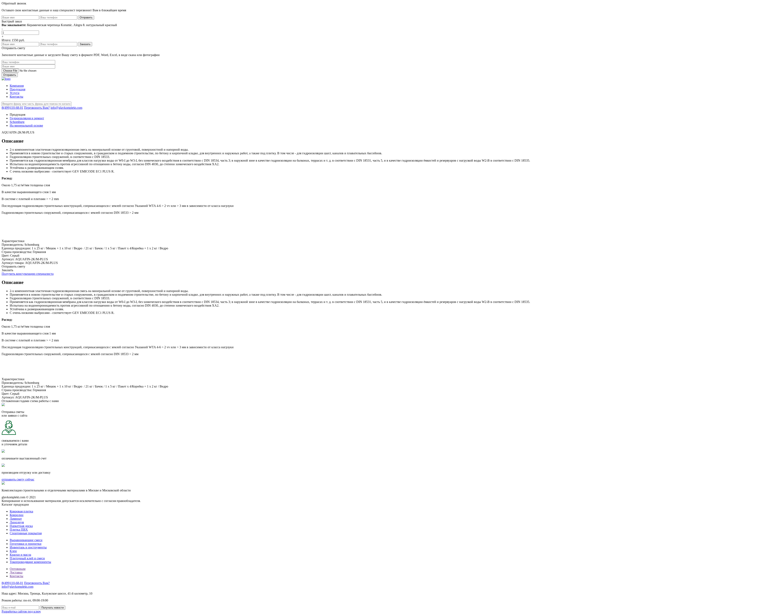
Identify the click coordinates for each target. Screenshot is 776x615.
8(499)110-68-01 (12, 107)
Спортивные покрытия (26, 533)
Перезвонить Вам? (37, 107)
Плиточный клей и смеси (27, 558)
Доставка (16, 572)
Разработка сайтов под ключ (21, 611)
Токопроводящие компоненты (30, 562)
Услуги (14, 93)
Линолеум (17, 522)
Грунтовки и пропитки (25, 543)
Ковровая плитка (21, 511)
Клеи (13, 551)
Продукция (17, 89)
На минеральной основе (26, 125)
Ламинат (16, 518)
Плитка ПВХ (19, 529)
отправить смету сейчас (18, 479)
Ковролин (16, 515)
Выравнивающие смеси (26, 540)
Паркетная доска (21, 526)
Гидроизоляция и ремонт (27, 118)
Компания (17, 85)
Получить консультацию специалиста (28, 273)
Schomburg (17, 122)
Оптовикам (17, 569)
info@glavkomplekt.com (66, 107)
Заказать (7, 270)
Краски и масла (20, 554)
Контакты (16, 96)
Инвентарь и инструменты (28, 547)
